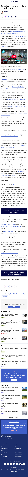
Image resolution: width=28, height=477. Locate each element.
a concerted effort (20, 36)
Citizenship (16, 443)
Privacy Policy (24, 475)
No (17, 307)
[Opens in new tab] (5, 464)
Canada (2, 317)
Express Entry (4, 79)
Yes (11, 307)
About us (3, 454)
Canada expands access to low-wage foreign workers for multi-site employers (10, 405)
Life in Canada (17, 448)
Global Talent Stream (8, 231)
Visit (15, 446)
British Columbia (5, 175)
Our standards (4, 456)
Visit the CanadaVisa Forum (14, 461)
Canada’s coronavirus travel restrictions (11, 226)
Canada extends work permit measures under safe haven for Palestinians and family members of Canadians (13, 363)
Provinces (3, 446)
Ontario (13, 175)
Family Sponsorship (5, 448)
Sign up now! (14, 430)
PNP (23, 293)
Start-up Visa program (19, 185)
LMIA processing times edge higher (9, 411)
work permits (4, 296)
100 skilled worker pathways (17, 69)
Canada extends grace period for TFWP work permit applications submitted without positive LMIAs (10, 397)
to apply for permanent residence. (16, 99)
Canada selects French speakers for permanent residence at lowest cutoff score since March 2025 (10, 330)
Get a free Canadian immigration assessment (14, 211)
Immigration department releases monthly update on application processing (9, 338)
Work (2, 366)
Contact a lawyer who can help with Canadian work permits (14, 273)
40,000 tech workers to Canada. (9, 253)
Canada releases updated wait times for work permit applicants (10, 315)
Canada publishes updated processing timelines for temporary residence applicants (10, 322)
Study (15, 444)
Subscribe (25, 1)
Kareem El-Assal (7, 11)
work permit (5, 46)
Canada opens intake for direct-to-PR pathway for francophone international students (13, 355)
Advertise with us (18, 456)
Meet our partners (19, 454)
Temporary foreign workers (8, 224)
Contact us (13, 467)
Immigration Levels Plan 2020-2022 (17, 106)
